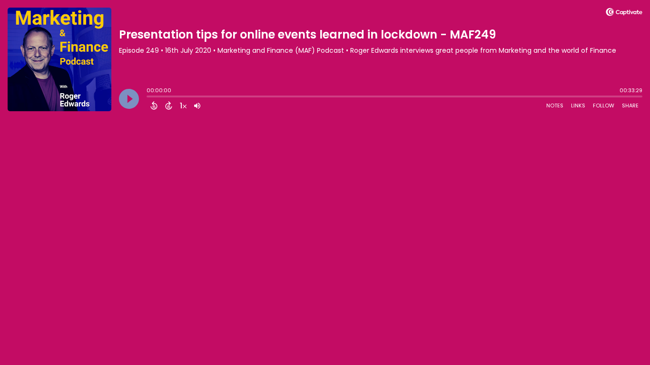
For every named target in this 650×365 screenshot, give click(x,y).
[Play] (129, 99)
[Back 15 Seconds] (154, 105)
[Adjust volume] (197, 105)
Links (578, 105)
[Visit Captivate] (624, 13)
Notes (554, 105)
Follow (603, 105)
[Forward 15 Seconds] (168, 105)
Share (630, 105)
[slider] (149, 97)
